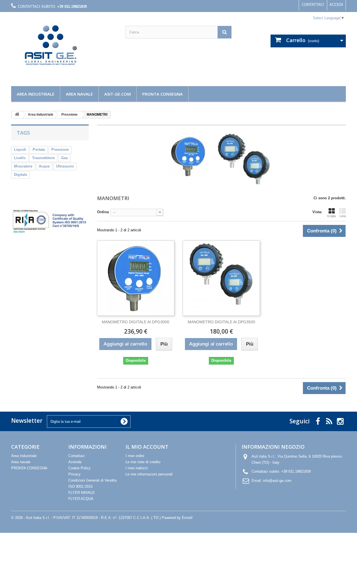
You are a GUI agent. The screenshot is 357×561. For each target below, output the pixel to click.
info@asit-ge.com (277, 481)
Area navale (79, 94)
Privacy (74, 474)
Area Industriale (35, 94)
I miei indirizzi (137, 468)
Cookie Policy (79, 468)
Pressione (60, 149)
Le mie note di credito (143, 462)
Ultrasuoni (65, 166)
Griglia (331, 216)
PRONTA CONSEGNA (162, 94)
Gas (64, 158)
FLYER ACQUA (80, 499)
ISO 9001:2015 (80, 486)
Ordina (103, 212)
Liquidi (20, 149)
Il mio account (147, 446)
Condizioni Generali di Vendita (92, 480)
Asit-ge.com (117, 94)
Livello (20, 158)
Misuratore (23, 166)
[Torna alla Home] (17, 114)
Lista (342, 216)
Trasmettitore (43, 158)
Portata (39, 149)
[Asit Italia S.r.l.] (64, 47)
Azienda (74, 462)
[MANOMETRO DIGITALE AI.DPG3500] (221, 278)
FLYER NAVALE (81, 492)
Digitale (20, 175)
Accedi (336, 5)
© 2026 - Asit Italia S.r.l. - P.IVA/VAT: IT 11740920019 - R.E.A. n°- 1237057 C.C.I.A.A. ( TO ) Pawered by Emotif (101, 518)
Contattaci (313, 5)
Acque (44, 166)
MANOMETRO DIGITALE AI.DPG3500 (221, 322)
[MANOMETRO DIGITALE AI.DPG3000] (136, 278)
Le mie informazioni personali (149, 474)
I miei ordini (135, 456)
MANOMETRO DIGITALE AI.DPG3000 (135, 322)
